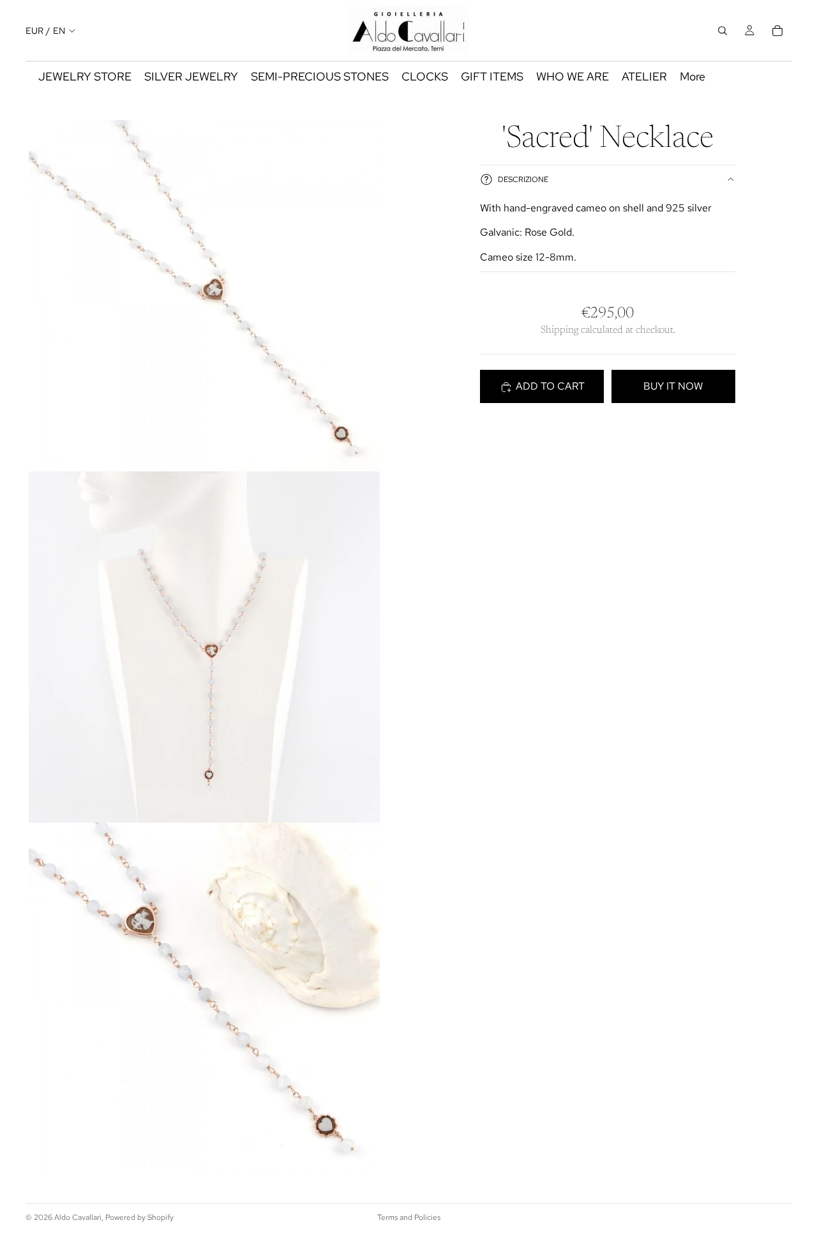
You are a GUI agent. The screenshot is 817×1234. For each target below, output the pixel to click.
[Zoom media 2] (204, 647)
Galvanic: (501, 233)
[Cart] (777, 31)
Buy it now (673, 386)
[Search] (722, 31)
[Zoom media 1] (204, 295)
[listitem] (692, 76)
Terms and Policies (408, 1217)
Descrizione (523, 179)
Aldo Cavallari (77, 1217)
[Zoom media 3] (204, 998)
